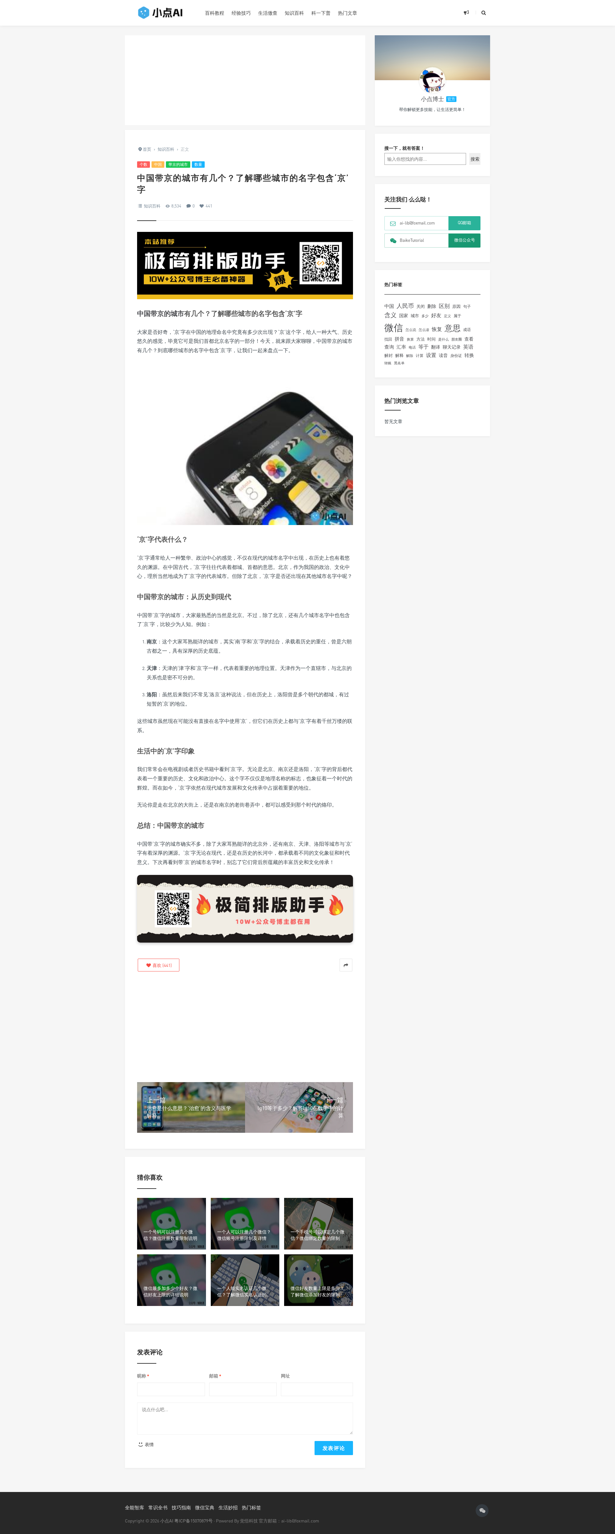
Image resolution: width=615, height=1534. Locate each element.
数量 (198, 164)
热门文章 (347, 13)
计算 (419, 355)
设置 (431, 355)
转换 (469, 355)
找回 (388, 339)
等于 (423, 346)
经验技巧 (241, 13)
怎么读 (424, 329)
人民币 (405, 305)
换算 (410, 339)
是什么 (443, 339)
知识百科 (294, 13)
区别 (444, 305)
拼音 (399, 339)
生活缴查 (267, 13)
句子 (467, 306)
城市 (415, 315)
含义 (390, 314)
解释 (399, 355)
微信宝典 (204, 1507)
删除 (431, 306)
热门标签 (251, 1507)
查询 (389, 347)
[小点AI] (160, 13)
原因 (456, 306)
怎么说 (411, 329)
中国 (158, 164)
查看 (468, 339)
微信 (393, 327)
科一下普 (321, 13)
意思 (453, 328)
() (162, 965)
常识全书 (158, 1507)
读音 (443, 355)
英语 (468, 346)
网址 (285, 1375)
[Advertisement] (245, 80)
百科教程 (214, 13)
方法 (420, 339)
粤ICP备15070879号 (193, 1520)
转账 (387, 363)
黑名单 (399, 363)
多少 (425, 316)
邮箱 (215, 1376)
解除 (409, 355)
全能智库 (134, 1507)
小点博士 (432, 98)
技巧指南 (181, 1507)
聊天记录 (452, 347)
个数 (143, 164)
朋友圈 (456, 339)
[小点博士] (432, 80)
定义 (447, 316)
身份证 (456, 355)
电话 (412, 347)
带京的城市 (178, 164)
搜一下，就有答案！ (404, 148)
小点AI (167, 1520)
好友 (436, 315)
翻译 (435, 347)
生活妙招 (228, 1507)
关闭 (420, 306)
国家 (403, 315)
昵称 (143, 1376)
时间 (431, 339)
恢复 (437, 329)
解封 (388, 355)
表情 (149, 1444)
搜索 (475, 159)
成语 (467, 329)
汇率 (401, 347)
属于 (457, 315)
